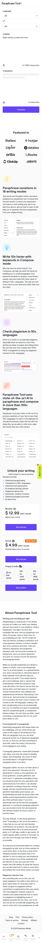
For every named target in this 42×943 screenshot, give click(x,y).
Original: (6, 34)
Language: (7, 11)
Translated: (8, 71)
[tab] (3, 938)
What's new (39, 470)
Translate (21, 110)
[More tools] (39, 938)
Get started (21, 527)
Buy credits (21, 588)
